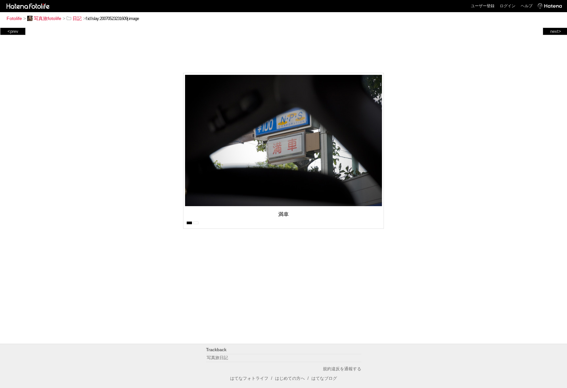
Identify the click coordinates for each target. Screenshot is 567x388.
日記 (77, 18)
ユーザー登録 (482, 6)
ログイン (507, 6)
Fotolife (14, 18)
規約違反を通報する (342, 368)
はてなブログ (324, 378)
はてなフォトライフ (249, 378)
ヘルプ (527, 6)
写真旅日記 (217, 357)
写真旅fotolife (47, 18)
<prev (13, 31)
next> (555, 31)
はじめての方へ (290, 378)
